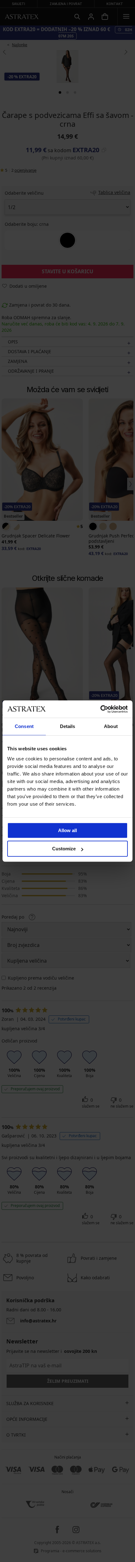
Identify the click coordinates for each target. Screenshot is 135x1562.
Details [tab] (67, 726)
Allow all (67, 830)
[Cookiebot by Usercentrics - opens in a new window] (100, 709)
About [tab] (111, 726)
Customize (64, 848)
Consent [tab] (24, 726)
